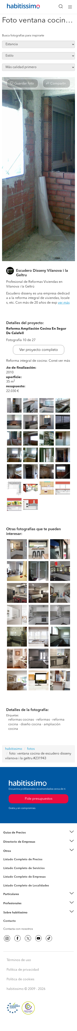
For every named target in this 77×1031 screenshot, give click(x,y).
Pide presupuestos (38, 1024)
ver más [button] (64, 302)
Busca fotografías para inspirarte (23, 35)
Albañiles (9, 879)
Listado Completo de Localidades (26, 885)
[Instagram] (7, 938)
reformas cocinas (21, 719)
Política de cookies (20, 979)
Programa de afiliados (17, 925)
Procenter (9, 868)
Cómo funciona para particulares (24, 899)
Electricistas (10, 875)
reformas (43, 719)
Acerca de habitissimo (17, 917)
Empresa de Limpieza (17, 850)
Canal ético (10, 921)
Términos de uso (19, 960)
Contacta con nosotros (18, 929)
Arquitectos (10, 883)
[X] (28, 938)
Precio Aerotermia (15, 841)
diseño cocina (31, 724)
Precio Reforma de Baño (19, 837)
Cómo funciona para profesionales (26, 908)
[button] (38, 833)
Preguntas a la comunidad (20, 860)
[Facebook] (17, 938)
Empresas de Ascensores (19, 846)
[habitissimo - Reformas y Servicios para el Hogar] (18, 7)
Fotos (6, 864)
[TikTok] (49, 938)
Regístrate (9, 903)
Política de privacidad (23, 969)
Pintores (8, 871)
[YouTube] (38, 938)
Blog (6, 856)
